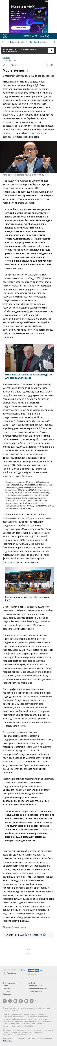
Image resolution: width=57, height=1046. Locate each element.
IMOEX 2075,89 (40, 42)
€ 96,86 (21, 42)
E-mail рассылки (35, 991)
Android (31, 983)
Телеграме (36, 934)
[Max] (32, 1001)
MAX (22, 934)
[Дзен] (15, 1001)
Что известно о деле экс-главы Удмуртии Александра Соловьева (28, 376)
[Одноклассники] (21, 1001)
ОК (51, 50)
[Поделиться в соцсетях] (51, 65)
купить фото (44, 175)
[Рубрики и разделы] (52, 36)
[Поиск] (47, 36)
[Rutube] (26, 1001)
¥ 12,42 (29, 42)
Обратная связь (35, 985)
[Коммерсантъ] (5, 36)
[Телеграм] (5, 1001)
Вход (42, 36)
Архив (5, 985)
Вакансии (7, 994)
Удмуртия (6, 57)
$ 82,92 (13, 42)
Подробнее (7, 1041)
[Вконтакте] (10, 1001)
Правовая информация (38, 988)
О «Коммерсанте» (11, 983)
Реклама (6, 991)
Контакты (7, 988)
